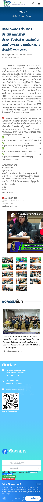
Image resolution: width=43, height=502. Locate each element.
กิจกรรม (21, 16)
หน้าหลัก (14, 16)
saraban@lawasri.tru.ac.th (15, 389)
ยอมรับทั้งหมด (32, 498)
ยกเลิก (17, 498)
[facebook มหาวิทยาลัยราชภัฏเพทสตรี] (5, 450)
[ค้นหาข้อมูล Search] (33, 3)
